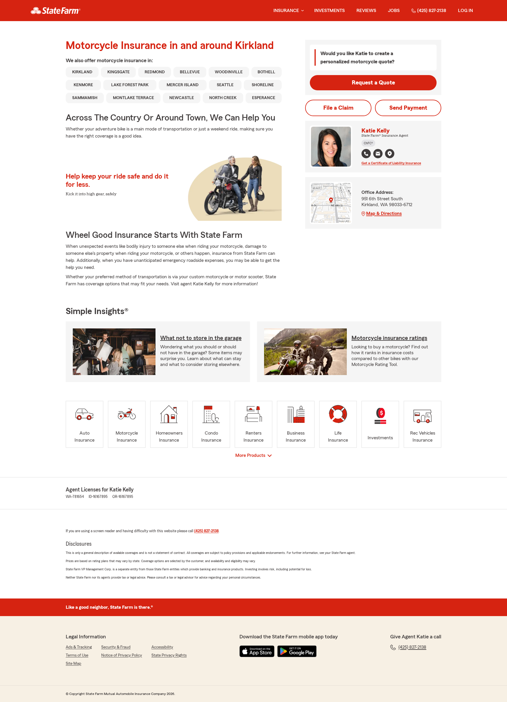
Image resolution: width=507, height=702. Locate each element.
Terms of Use (77, 655)
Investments (329, 10)
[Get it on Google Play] (297, 651)
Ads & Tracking (79, 647)
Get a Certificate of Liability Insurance (391, 163)
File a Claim (338, 108)
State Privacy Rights (169, 655)
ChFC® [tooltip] (368, 143)
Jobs (394, 10)
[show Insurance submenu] (301, 10)
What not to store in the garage (200, 338)
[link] (55, 10)
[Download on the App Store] (257, 651)
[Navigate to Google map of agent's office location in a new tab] (389, 153)
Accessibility (162, 647)
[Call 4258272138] (366, 153)
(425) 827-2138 (431, 10)
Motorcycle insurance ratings (389, 338)
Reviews (366, 10)
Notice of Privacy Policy (121, 655)
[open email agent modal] (378, 154)
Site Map (73, 664)
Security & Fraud (116, 647)
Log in (465, 10)
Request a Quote (373, 83)
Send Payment (408, 108)
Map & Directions (384, 213)
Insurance (286, 10)
